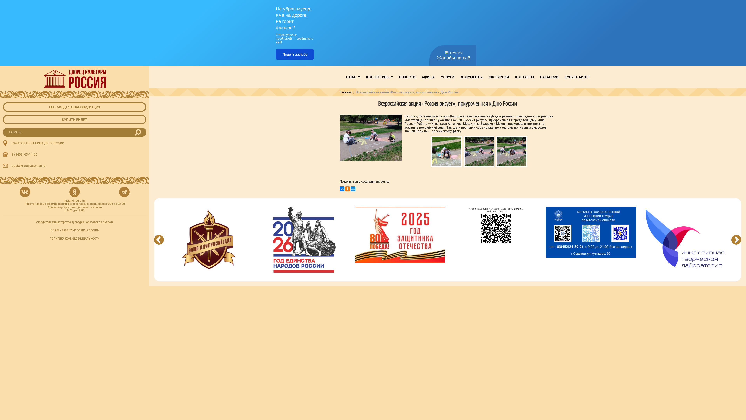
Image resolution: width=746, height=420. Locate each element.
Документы (471, 77)
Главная (346, 92)
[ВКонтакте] (342, 188)
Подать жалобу (294, 54)
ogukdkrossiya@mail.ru (28, 166)
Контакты (524, 77)
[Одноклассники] (347, 188)
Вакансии (549, 77)
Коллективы (378, 77)
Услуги (447, 77)
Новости (407, 77)
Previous (159, 240)
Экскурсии (499, 77)
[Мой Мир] (353, 188)
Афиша (428, 77)
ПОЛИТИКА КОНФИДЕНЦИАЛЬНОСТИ (74, 238)
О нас (351, 77)
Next (736, 240)
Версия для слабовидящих (74, 107)
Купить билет (74, 120)
